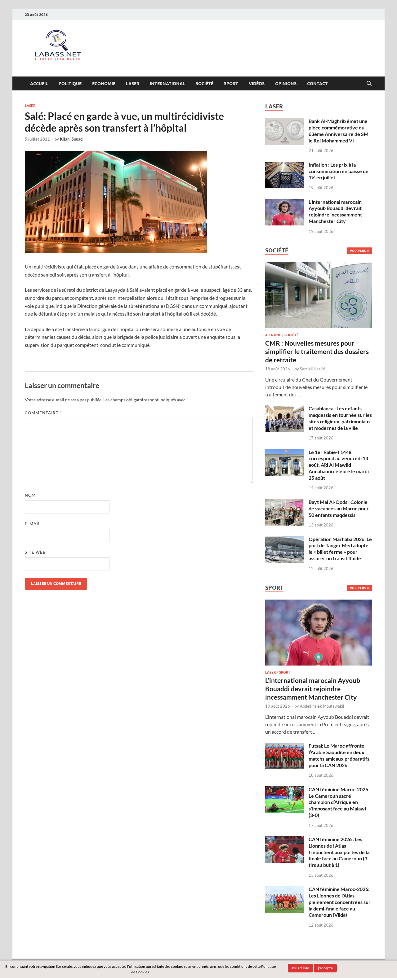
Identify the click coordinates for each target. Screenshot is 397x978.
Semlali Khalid (312, 368)
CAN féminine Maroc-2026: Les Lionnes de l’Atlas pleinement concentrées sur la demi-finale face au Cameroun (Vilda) (340, 902)
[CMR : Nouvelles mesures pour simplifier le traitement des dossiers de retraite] (318, 266)
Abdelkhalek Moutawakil (322, 706)
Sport (231, 83)
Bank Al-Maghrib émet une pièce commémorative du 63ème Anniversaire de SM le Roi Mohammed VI (338, 130)
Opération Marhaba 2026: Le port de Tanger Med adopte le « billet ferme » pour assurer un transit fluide (340, 548)
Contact (317, 83)
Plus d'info (300, 968)
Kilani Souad (71, 139)
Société (204, 83)
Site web (35, 552)
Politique (70, 83)
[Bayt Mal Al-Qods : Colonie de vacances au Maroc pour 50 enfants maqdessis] (284, 502)
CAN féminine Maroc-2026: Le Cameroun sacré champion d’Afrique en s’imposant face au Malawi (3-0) (339, 802)
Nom (30, 495)
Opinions (286, 83)
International (167, 83)
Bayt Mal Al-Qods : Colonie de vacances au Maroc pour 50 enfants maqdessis (339, 508)
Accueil (39, 83)
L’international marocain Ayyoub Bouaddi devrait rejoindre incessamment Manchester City (335, 211)
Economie (103, 83)
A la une (273, 335)
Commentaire (43, 412)
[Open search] (369, 83)
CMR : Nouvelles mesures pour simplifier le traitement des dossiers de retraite (317, 351)
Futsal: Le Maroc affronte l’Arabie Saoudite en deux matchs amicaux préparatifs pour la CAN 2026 (339, 755)
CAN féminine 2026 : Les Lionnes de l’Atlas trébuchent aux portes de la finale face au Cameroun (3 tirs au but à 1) (339, 852)
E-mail (33, 523)
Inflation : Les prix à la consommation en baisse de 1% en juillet (338, 171)
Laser (132, 83)
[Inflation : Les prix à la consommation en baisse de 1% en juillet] (284, 165)
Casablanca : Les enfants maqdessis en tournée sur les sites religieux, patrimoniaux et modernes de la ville (340, 417)
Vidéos (257, 83)
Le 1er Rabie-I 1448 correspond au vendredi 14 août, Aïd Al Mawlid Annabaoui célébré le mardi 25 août (339, 465)
